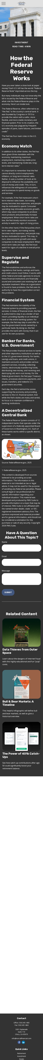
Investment (21, 1056)
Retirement (21, 1053)
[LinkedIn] (23, 1042)
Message (6, 570)
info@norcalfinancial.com (21, 1038)
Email (4, 556)
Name (4, 542)
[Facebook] (19, 1042)
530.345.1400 (24, 1023)
